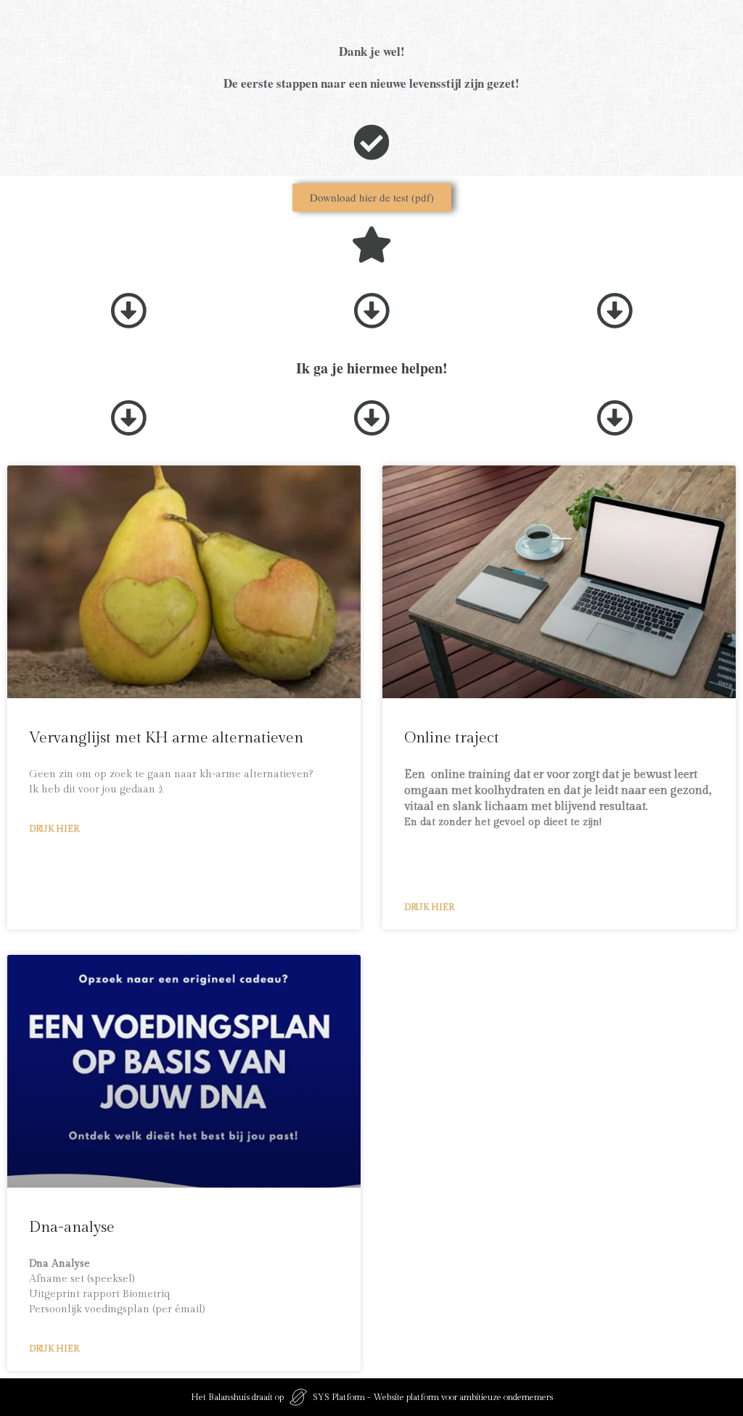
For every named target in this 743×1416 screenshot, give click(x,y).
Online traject (451, 738)
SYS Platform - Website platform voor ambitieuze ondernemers (433, 1397)
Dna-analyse (72, 1227)
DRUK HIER (54, 829)
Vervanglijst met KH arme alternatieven (166, 738)
